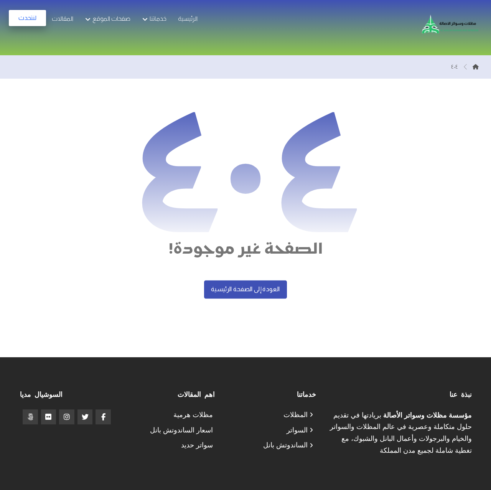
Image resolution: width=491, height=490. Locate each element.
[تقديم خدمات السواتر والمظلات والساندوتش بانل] (450, 28)
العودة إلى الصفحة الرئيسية (245, 289)
